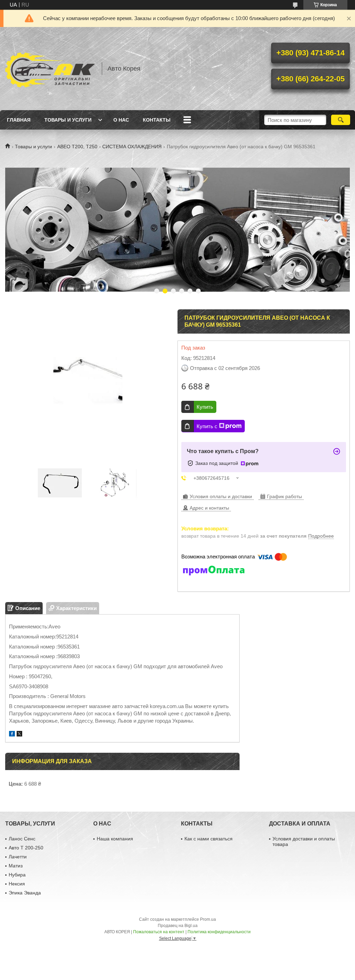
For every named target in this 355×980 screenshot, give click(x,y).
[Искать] (340, 120)
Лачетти (18, 856)
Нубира (17, 874)
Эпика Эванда (25, 892)
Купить (205, 407)
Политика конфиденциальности (219, 931)
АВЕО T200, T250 (77, 146)
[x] (19, 735)
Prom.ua (208, 919)
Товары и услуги (68, 120)
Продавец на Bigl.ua (178, 925)
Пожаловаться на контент (158, 931)
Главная (19, 120)
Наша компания (115, 838)
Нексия (17, 883)
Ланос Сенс (22, 838)
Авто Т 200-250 (26, 847)
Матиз (16, 865)
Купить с (207, 426)
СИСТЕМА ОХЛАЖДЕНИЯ (132, 146)
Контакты (157, 120)
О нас (121, 120)
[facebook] (12, 735)
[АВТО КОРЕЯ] (50, 68)
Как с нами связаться (208, 838)
